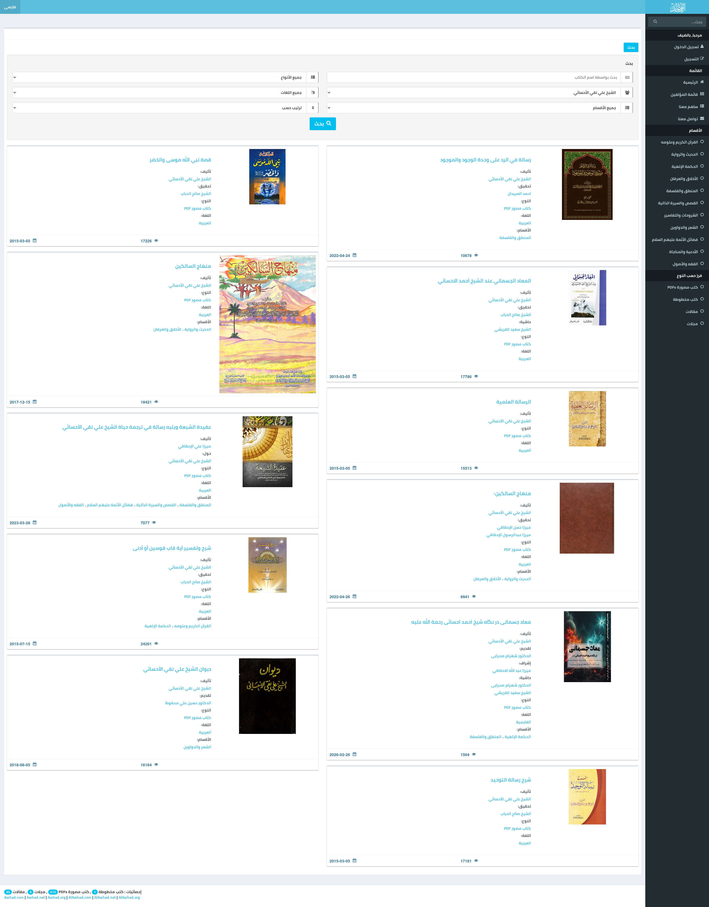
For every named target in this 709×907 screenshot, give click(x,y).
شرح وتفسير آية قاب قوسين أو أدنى (172, 548)
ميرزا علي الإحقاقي (194, 446)
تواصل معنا (688, 118)
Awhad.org (57, 897)
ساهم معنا (689, 106)
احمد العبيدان (519, 193)
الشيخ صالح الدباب (196, 193)
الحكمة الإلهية (685, 166)
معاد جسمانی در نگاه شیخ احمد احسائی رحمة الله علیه (471, 621)
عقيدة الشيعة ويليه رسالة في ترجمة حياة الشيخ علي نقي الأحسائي (136, 426)
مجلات (693, 323)
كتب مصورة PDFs (683, 287)
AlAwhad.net (105, 897)
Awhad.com (14, 897)
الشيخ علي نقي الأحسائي (510, 179)
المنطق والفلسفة (682, 190)
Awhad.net (36, 897)
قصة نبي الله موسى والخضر (180, 159)
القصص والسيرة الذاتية (678, 203)
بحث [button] (631, 47)
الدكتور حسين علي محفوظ (188, 702)
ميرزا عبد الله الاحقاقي (511, 670)
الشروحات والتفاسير (681, 215)
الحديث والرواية (685, 154)
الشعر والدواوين (685, 227)
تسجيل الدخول (686, 46)
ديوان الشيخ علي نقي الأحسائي (177, 669)
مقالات (692, 311)
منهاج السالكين (193, 266)
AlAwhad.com (79, 897)
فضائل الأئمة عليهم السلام (675, 239)
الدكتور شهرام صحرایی (511, 655)
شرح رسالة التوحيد (510, 779)
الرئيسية (691, 82)
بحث (629, 63)
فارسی (10, 7)
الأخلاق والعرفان (684, 178)
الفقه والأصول (686, 264)
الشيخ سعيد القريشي (512, 329)
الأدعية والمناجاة (684, 251)
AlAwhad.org (129, 897)
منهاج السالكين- (512, 493)
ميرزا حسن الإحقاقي (514, 527)
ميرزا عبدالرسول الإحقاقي (508, 534)
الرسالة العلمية (513, 401)
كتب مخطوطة (686, 299)
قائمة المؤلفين (685, 94)
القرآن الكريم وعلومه (680, 142)
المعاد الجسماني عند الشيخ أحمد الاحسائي (484, 280)
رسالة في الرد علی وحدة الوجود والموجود (485, 159)
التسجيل (691, 59)
